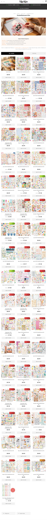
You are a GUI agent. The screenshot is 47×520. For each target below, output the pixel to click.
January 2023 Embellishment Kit (38, 380)
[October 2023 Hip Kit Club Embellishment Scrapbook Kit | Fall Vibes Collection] (39, 300)
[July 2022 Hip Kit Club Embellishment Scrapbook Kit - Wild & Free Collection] (39, 419)
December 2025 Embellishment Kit (8, 120)
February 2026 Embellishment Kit (38, 72)
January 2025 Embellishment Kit (38, 191)
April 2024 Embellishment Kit (38, 261)
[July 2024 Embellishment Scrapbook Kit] (39, 229)
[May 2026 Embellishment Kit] (8, 87)
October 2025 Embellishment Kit (38, 120)
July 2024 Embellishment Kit (38, 237)
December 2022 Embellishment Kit (8, 404)
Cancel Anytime (26, 4)
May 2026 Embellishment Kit (8, 95)
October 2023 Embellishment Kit (38, 309)
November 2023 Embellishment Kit (23, 309)
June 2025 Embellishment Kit (8, 166)
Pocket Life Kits (5, 41)
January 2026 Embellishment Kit (23, 96)
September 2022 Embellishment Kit (8, 428)
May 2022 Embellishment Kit (23, 450)
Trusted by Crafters (13, 4)
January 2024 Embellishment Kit (38, 286)
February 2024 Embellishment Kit (23, 286)
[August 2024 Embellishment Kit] (23, 229)
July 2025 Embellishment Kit (38, 142)
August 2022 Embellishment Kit (23, 428)
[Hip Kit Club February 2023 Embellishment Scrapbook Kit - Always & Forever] (23, 371)
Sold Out (27, 57)
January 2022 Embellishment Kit (38, 475)
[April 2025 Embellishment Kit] (39, 158)
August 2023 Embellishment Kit (23, 333)
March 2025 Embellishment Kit (8, 190)
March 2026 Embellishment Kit (23, 71)
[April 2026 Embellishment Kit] (39, 87)
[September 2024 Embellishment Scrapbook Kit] (8, 229)
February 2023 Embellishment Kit (23, 380)
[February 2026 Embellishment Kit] (39, 63)
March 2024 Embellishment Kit (8, 285)
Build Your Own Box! (37, 4)
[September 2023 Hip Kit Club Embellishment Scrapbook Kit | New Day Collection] (8, 324)
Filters (12, 53)
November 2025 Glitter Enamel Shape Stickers (8, 499)
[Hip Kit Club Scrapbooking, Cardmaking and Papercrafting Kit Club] (8, 63)
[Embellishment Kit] (23, 63)
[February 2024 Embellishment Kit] (23, 277)
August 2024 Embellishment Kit (23, 238)
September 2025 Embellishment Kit (8, 143)
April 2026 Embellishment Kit (38, 95)
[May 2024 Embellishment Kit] (23, 253)
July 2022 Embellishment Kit (38, 427)
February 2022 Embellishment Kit (23, 475)
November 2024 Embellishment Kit (23, 214)
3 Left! (11, 223)
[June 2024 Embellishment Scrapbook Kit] (8, 253)
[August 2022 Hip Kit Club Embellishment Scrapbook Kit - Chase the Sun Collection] (23, 419)
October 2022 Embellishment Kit (38, 404)
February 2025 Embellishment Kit (23, 191)
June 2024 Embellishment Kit (8, 261)
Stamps (3, 43)
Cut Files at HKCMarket (24, 8)
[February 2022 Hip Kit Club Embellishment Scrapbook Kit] (23, 466)
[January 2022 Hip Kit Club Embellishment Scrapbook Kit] (39, 466)
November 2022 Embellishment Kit (23, 404)
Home (15, 13)
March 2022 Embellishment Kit (8, 474)
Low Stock (42, 460)
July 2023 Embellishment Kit (38, 332)
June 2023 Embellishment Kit (8, 356)
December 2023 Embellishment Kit (8, 309)
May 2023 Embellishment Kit (23, 356)
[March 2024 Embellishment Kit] (8, 277)
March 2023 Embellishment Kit (8, 379)
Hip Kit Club (8, 71)
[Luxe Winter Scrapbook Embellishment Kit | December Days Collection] (8, 206)
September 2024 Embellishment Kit (8, 238)
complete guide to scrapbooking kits (21, 47)
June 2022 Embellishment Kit (8, 450)
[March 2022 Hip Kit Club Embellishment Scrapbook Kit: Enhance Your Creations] (8, 466)
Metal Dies (4, 44)
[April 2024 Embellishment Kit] (39, 253)
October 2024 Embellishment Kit (38, 214)
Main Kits (4, 40)
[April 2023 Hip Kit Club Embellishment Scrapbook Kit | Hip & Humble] (39, 348)
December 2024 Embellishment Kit (8, 214)
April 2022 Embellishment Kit (38, 450)
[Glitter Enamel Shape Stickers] (8, 490)
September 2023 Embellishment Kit (8, 333)
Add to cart (8, 77)
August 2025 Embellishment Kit (23, 143)
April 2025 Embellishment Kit (38, 166)
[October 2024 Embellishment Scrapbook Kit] (39, 206)
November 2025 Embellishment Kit (23, 120)
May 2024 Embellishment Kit (23, 261)
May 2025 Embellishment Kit (23, 166)
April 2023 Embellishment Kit (38, 356)
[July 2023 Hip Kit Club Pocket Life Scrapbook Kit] (39, 324)
